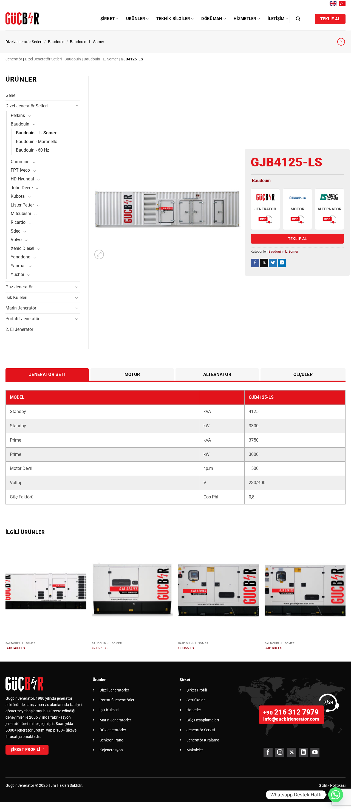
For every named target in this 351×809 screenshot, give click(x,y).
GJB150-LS (273, 648)
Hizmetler (245, 18)
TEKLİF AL (297, 238)
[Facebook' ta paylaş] (255, 263)
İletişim (276, 18)
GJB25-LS (99, 648)
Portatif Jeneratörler (117, 700)
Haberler (193, 710)
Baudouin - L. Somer (87, 42)
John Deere (22, 187)
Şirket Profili (196, 690)
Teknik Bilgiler (173, 18)
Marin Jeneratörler (115, 720)
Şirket (107, 18)
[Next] (345, 601)
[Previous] (6, 601)
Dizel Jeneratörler (114, 690)
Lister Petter (22, 205)
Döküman (211, 18)
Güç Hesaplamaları (202, 720)
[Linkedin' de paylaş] (282, 263)
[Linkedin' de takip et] (303, 752)
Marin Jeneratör (20, 308)
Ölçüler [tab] (303, 374)
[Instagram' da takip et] (279, 752)
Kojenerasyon (111, 750)
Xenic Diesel (22, 248)
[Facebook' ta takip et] (268, 752)
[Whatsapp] (335, 794)
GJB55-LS (186, 648)
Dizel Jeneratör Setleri (23, 42)
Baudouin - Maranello (36, 141)
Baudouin (56, 42)
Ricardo (18, 222)
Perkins (18, 115)
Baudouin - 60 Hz (32, 150)
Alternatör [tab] (217, 374)
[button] (298, 18)
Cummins (20, 161)
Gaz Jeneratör (19, 286)
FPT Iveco (20, 170)
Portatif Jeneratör (22, 318)
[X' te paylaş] (264, 263)
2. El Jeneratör (19, 329)
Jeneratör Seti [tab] (47, 374)
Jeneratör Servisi (200, 730)
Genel (10, 95)
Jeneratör (13, 59)
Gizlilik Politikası (332, 785)
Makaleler (194, 750)
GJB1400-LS (15, 648)
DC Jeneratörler (113, 730)
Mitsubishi (21, 213)
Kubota (18, 196)
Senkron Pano (111, 740)
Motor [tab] (132, 374)
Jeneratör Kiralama (202, 740)
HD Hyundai (22, 179)
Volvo (16, 239)
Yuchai (17, 274)
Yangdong (20, 257)
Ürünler (135, 18)
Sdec (15, 231)
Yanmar (18, 265)
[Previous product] (341, 42)
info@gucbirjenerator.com (291, 719)
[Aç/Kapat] (76, 106)
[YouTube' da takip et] (314, 752)
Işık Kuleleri (16, 297)
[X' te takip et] (291, 752)
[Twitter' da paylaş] (273, 263)
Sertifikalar (195, 700)
